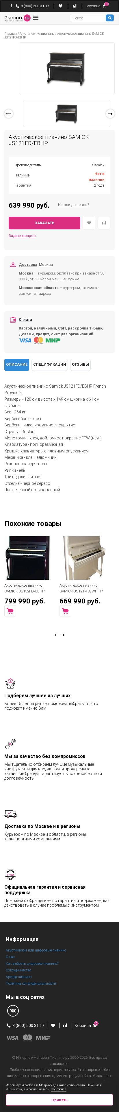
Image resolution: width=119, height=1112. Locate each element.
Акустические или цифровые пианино (36, 950)
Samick (98, 165)
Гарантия (22, 185)
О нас (10, 957)
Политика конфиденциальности (31, 984)
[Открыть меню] (35, 18)
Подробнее (58, 1089)
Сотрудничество (18, 970)
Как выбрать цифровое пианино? (32, 964)
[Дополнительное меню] (11, 6)
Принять (59, 1100)
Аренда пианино (18, 977)
